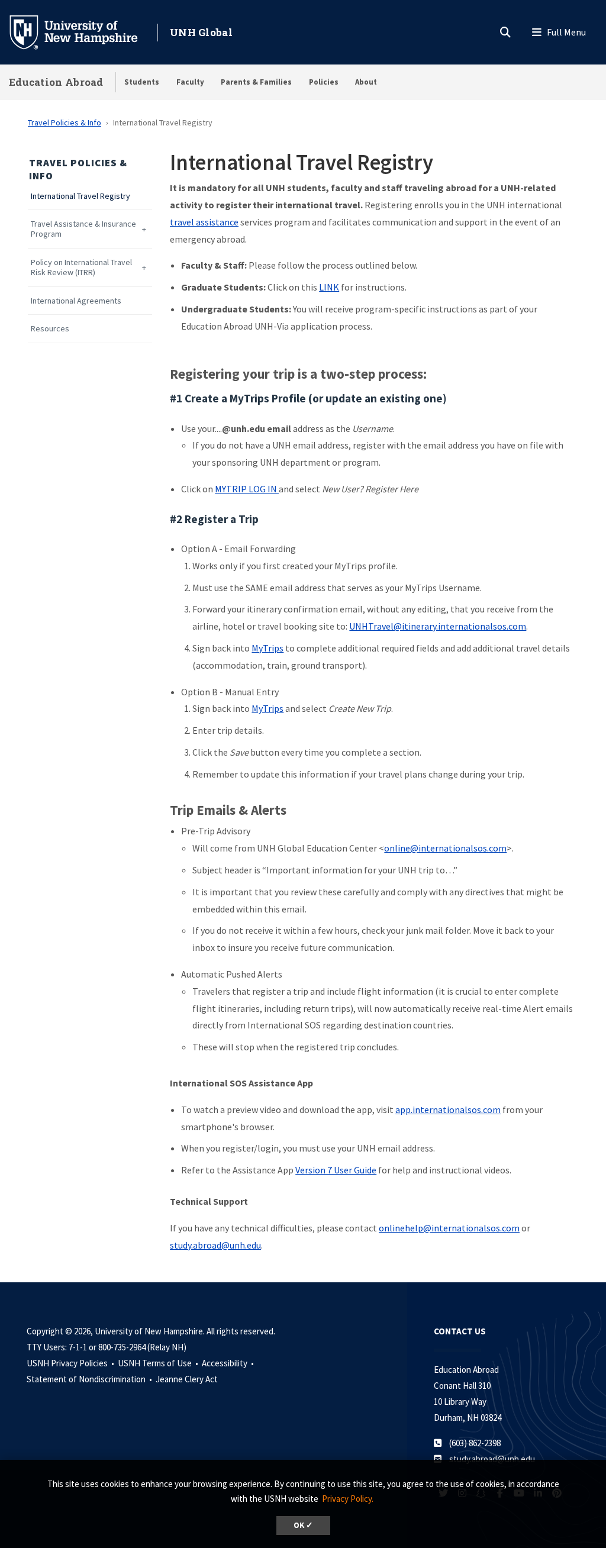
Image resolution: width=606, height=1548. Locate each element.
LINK (329, 287)
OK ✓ (303, 1525)
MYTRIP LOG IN (247, 489)
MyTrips (267, 648)
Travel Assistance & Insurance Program (83, 229)
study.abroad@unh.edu (215, 1245)
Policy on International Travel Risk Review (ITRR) (81, 267)
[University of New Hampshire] (83, 31)
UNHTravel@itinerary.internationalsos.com (437, 626)
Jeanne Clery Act (187, 1379)
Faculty (190, 82)
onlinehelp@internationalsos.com (449, 1228)
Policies (324, 82)
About (366, 82)
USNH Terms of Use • (159, 1363)
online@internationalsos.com (445, 848)
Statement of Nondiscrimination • (90, 1379)
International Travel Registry (80, 196)
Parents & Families (256, 82)
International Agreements (76, 301)
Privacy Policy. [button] (347, 1498)
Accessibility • (229, 1363)
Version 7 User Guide (335, 1170)
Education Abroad (56, 82)
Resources (50, 329)
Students (141, 82)
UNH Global (201, 32)
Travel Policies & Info (64, 122)
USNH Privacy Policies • (71, 1363)
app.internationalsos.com (448, 1109)
